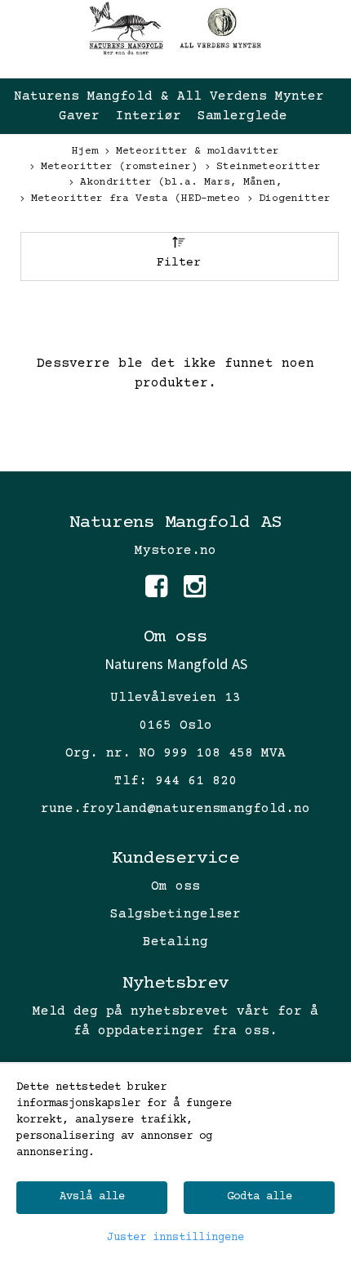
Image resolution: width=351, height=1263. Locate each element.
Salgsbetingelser (175, 914)
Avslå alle (92, 1196)
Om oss (175, 886)
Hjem (85, 151)
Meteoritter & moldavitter (197, 151)
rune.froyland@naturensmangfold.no (175, 808)
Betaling (175, 942)
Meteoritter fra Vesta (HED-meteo (135, 198)
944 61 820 (196, 781)
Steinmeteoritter (268, 166)
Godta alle (259, 1196)
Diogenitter (295, 198)
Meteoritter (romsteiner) (119, 166)
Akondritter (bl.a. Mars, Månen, (181, 182)
